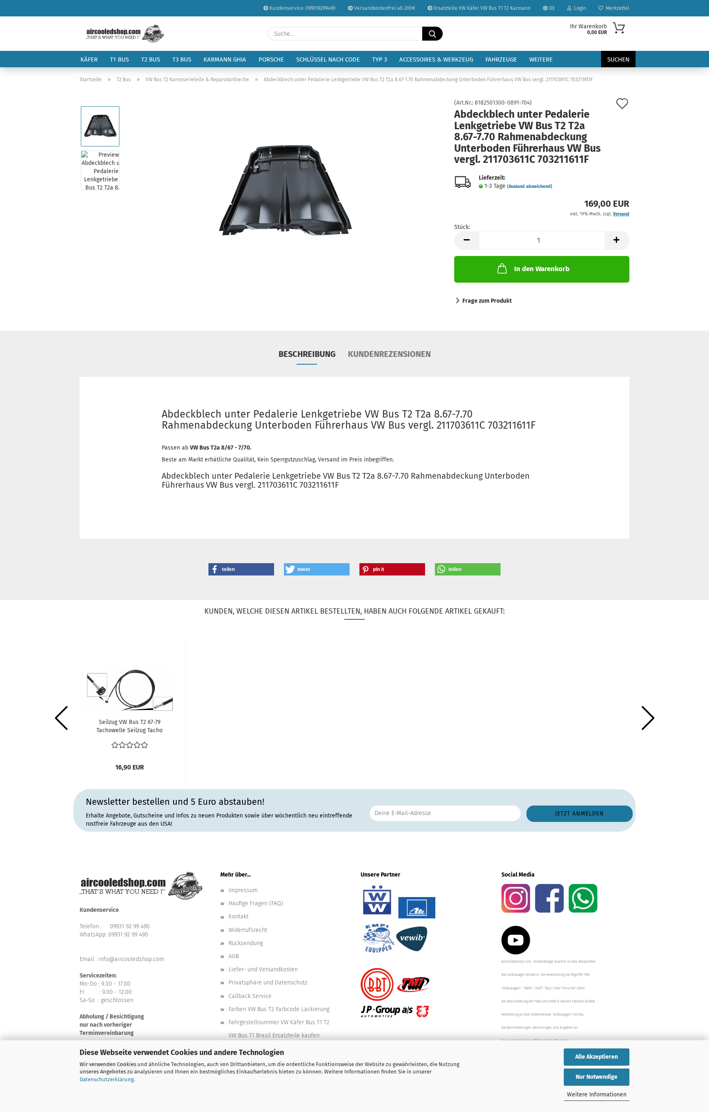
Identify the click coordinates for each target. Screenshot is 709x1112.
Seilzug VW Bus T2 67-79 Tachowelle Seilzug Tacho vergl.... (129, 727)
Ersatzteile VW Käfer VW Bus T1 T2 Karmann (481, 8)
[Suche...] (432, 34)
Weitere (541, 59)
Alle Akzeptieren (596, 1056)
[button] (466, 240)
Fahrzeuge (501, 59)
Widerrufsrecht (248, 930)
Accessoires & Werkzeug (436, 59)
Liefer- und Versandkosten (263, 969)
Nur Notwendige (597, 1076)
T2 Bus (150, 59)
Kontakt (239, 916)
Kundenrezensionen (389, 354)
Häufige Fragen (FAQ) (256, 903)
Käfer (89, 59)
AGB (234, 956)
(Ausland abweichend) (529, 186)
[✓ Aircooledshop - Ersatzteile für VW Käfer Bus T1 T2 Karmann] (125, 33)
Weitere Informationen (597, 1094)
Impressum (243, 890)
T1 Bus (119, 59)
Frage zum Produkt (487, 300)
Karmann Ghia (225, 59)
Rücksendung (246, 943)
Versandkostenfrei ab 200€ (384, 8)
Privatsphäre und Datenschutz (268, 982)
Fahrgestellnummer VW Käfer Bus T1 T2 (279, 1022)
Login (579, 8)
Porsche (271, 59)
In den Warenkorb (541, 269)
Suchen (618, 59)
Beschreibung (307, 354)
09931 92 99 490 (130, 926)
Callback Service (250, 996)
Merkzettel (616, 8)
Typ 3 (379, 59)
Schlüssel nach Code (328, 59)
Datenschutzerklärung (107, 1079)
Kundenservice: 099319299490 (302, 8)
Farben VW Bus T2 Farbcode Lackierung (279, 1009)
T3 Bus (181, 59)
